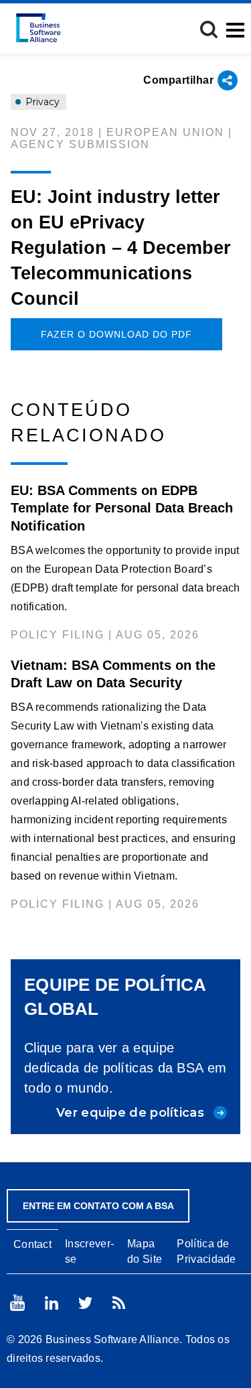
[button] (209, 29)
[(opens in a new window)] (17, 1303)
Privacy (41, 102)
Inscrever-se (89, 1251)
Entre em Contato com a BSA (98, 1205)
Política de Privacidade (206, 1251)
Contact (32, 1244)
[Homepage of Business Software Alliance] (38, 28)
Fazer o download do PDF (116, 334)
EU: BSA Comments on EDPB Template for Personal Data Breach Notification (122, 508)
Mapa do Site (144, 1251)
